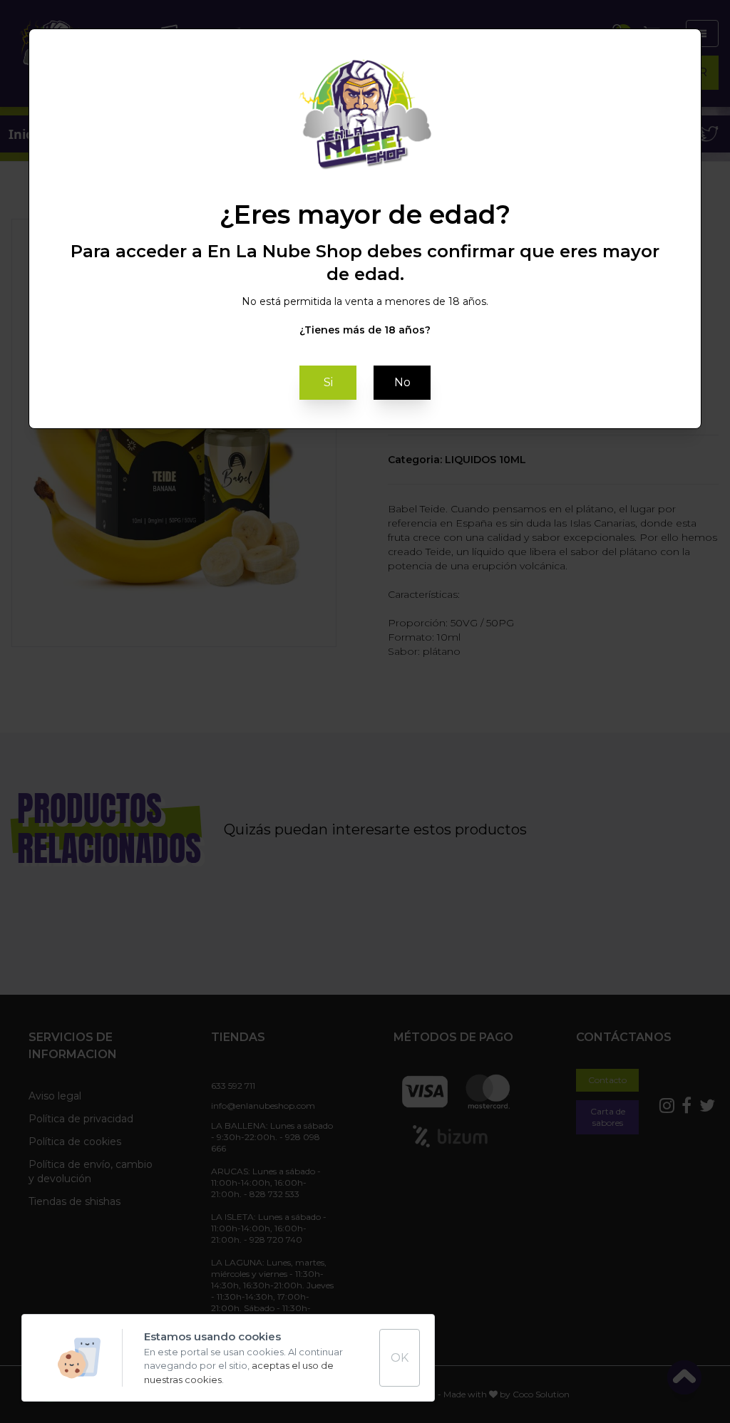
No (402, 382)
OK (399, 1358)
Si (328, 382)
